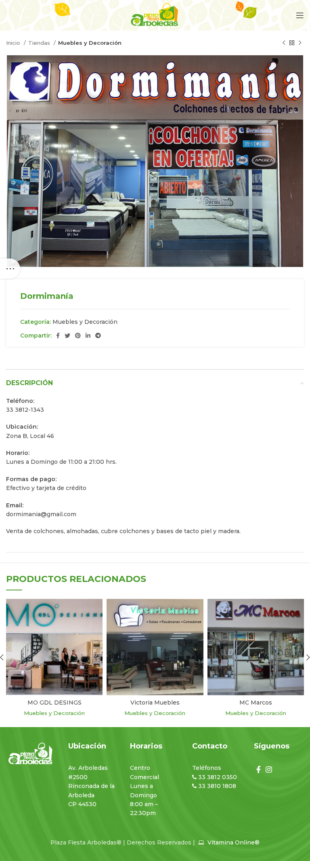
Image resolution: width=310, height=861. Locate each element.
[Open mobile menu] (300, 15)
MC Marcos (255, 702)
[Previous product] (284, 43)
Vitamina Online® (233, 842)
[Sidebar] (10, 269)
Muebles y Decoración (89, 43)
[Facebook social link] (58, 335)
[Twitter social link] (67, 335)
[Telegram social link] (98, 335)
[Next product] (300, 43)
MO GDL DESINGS (54, 702)
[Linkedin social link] (88, 335)
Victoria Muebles (155, 702)
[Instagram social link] (268, 769)
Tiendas (40, 43)
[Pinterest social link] (78, 335)
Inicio (14, 43)
